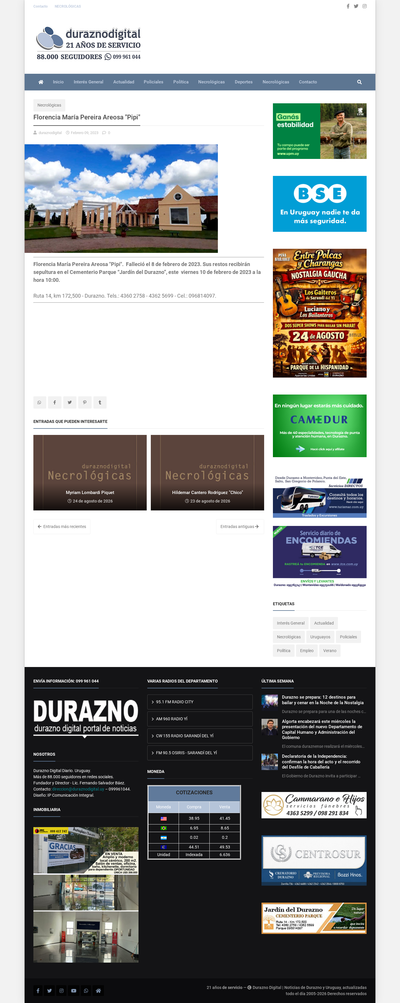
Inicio (58, 82)
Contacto (41, 6)
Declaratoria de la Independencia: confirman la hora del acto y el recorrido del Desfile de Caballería (321, 762)
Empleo (307, 650)
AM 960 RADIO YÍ (171, 718)
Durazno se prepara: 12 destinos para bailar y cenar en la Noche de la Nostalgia (323, 700)
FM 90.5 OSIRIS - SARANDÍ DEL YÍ (186, 752)
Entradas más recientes (64, 526)
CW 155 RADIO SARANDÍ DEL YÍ (184, 735)
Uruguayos (320, 637)
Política (181, 82)
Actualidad (123, 82)
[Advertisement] (148, 347)
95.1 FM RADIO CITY (174, 701)
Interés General (88, 82)
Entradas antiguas (237, 526)
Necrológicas (211, 82)
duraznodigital (50, 133)
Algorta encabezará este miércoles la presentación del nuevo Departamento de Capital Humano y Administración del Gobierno (322, 729)
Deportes (244, 82)
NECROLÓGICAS (68, 6)
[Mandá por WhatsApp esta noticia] (39, 402)
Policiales (153, 82)
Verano (329, 650)
